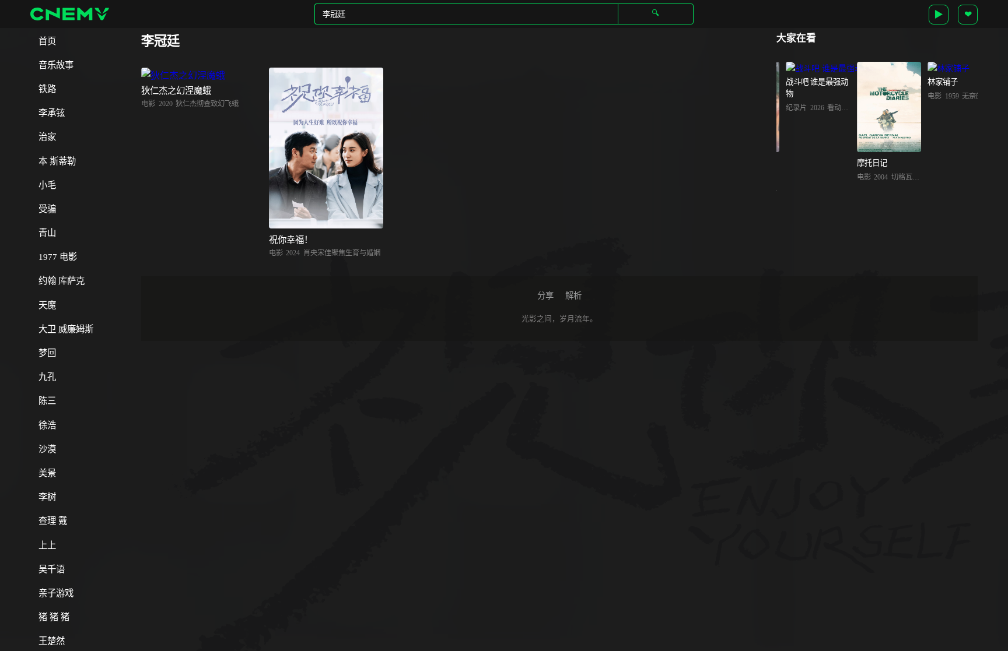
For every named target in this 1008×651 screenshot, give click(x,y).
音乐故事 (56, 65)
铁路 (47, 89)
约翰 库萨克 (61, 281)
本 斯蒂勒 (57, 161)
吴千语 (51, 569)
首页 (47, 41)
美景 (47, 473)
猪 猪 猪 (53, 617)
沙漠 (47, 449)
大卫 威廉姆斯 (65, 329)
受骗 (47, 209)
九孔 (47, 377)
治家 (47, 137)
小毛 (47, 185)
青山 (47, 233)
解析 (573, 295)
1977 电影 (57, 257)
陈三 (47, 401)
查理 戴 (52, 521)
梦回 (47, 353)
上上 (47, 545)
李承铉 (51, 113)
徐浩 (47, 425)
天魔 (47, 305)
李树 (47, 497)
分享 (545, 295)
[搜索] (656, 13)
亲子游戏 (56, 593)
